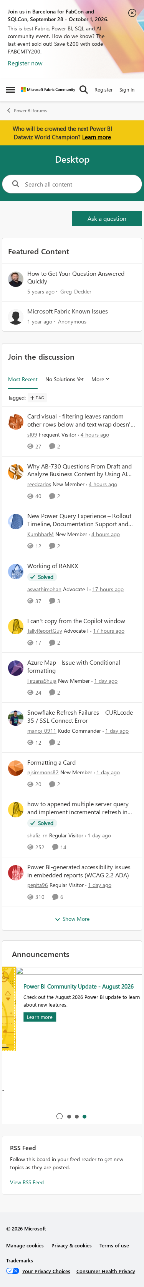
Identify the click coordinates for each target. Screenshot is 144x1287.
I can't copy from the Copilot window (76, 621)
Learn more (96, 137)
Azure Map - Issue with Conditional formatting (73, 666)
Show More (76, 918)
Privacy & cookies (71, 1245)
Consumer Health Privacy (105, 1271)
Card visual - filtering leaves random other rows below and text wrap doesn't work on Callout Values (79, 420)
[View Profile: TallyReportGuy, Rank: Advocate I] (15, 626)
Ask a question (107, 218)
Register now (25, 63)
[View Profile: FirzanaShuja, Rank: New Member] (15, 668)
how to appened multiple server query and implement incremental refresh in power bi (78, 808)
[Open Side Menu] (10, 89)
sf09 (32, 434)
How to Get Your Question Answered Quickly (75, 277)
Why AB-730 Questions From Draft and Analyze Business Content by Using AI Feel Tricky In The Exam (79, 470)
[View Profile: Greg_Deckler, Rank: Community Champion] (15, 279)
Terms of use (114, 1245)
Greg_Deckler (75, 291)
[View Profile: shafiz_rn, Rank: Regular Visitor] (15, 809)
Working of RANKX (52, 566)
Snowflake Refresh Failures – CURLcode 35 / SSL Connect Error (80, 716)
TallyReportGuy (44, 630)
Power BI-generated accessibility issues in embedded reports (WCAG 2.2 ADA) (79, 871)
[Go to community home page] (48, 89)
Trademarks (19, 1260)
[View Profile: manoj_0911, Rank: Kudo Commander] (15, 718)
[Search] (83, 89)
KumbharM (40, 534)
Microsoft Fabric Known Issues (67, 311)
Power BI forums (30, 110)
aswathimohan (44, 589)
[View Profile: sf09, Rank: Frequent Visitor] (15, 422)
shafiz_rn (37, 835)
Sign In (126, 89)
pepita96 (37, 885)
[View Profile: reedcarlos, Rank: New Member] (15, 472)
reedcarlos (39, 484)
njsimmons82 (43, 772)
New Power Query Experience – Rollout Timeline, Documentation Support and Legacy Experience (79, 520)
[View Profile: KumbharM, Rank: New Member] (15, 521)
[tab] (69, 1116)
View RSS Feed (27, 1182)
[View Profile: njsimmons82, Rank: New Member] (15, 768)
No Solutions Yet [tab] (64, 379)
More (97, 379)
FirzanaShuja (41, 680)
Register (103, 89)
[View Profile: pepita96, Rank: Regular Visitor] (15, 872)
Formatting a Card (51, 762)
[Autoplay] (59, 1116)
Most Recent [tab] (23, 379)
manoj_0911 (41, 730)
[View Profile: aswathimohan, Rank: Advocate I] (15, 571)
